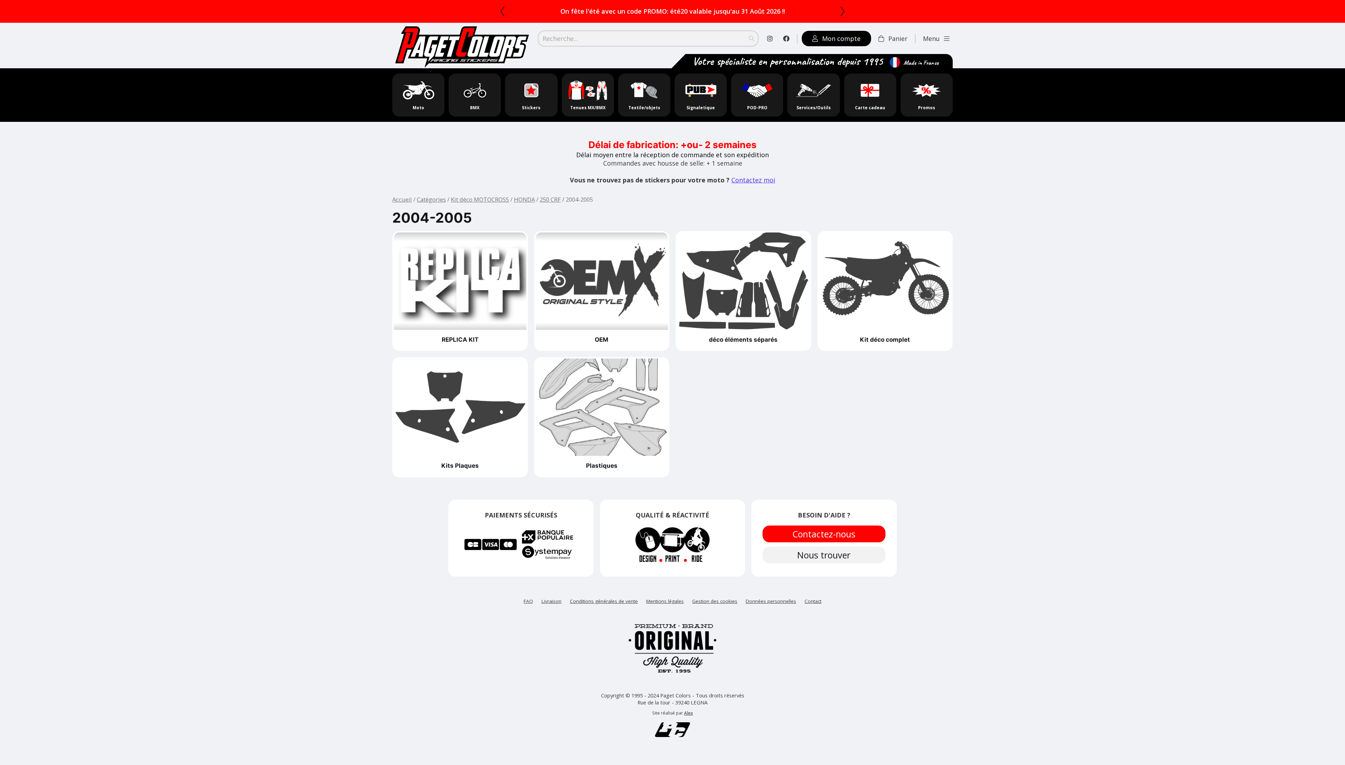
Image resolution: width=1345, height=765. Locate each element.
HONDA (524, 199)
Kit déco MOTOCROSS (480, 199)
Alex (688, 713)
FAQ (528, 601)
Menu (931, 38)
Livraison (551, 601)
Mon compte (841, 38)
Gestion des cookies (714, 601)
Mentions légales (665, 601)
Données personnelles (771, 601)
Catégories (431, 199)
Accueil (402, 199)
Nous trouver (824, 555)
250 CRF (550, 199)
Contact (813, 601)
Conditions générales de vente (604, 601)
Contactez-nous (824, 534)
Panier (898, 38)
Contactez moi (753, 180)
